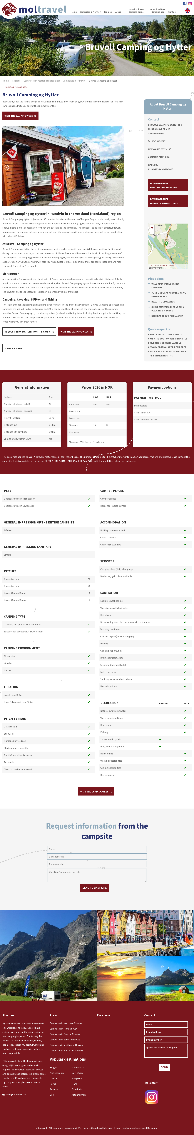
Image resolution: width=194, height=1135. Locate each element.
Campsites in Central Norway (65, 1034)
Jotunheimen (79, 1094)
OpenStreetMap (166, 265)
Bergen (53, 1067)
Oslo (52, 1094)
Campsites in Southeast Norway (66, 1050)
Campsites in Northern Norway (66, 1023)
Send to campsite (94, 888)
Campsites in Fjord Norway (63, 1028)
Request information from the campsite (29, 331)
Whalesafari (78, 1067)
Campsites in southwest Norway (66, 1044)
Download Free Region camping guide (163, 185)
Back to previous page (16, 86)
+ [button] (152, 227)
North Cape (78, 1072)
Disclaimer (152, 1127)
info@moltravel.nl (16, 1094)
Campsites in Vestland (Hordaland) (42, 80)
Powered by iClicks (92, 1127)
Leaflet (152, 265)
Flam (74, 1083)
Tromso (54, 1089)
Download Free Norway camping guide (164, 201)
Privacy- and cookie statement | (130, 1127)
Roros (53, 1083)
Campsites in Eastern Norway (65, 1039)
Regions (16, 80)
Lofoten (54, 1078)
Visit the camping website (20, 115)
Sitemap (108, 1127)
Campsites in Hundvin (74, 80)
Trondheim (77, 1089)
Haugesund (77, 1078)
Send (164, 1067)
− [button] (152, 232)
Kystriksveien (57, 1072)
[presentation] (6, 167)
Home (5, 80)
